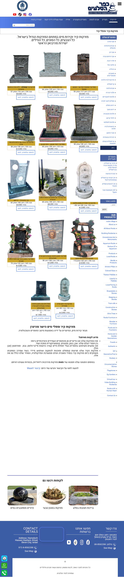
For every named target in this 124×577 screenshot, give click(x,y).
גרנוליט (111, 69)
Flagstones (111, 370)
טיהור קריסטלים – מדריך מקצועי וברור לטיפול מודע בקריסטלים (110, 166)
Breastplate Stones (112, 292)
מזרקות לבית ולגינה (107, 80)
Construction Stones (111, 308)
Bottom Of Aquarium (112, 247)
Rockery (112, 358)
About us (112, 224)
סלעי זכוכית (110, 92)
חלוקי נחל (110, 65)
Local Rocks (111, 256)
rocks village (111, 221)
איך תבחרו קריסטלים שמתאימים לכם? (109, 178)
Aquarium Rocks (109, 243)
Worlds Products (113, 261)
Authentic (112, 346)
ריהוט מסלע (110, 105)
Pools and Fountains (112, 328)
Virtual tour (111, 379)
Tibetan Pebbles (109, 274)
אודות (68, 19)
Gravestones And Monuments (110, 238)
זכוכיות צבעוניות (108, 137)
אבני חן (111, 52)
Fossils (113, 342)
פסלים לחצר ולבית (107, 101)
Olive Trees (111, 313)
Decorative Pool (110, 354)
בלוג (113, 148)
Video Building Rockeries (111, 383)
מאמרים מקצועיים (79, 19)
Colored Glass (110, 270)
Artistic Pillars (110, 266)
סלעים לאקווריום (108, 97)
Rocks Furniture (110, 317)
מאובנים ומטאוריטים (111, 74)
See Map (108, 548)
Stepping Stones (113, 298)
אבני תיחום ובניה (108, 56)
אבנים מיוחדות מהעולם (110, 47)
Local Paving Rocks (111, 286)
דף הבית (113, 19)
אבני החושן (110, 133)
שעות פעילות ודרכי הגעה (53, 19)
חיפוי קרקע (110, 118)
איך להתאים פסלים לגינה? (109, 185)
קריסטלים (110, 84)
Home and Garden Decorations (112, 336)
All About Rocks (110, 228)
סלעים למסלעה (109, 122)
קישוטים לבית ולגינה (110, 127)
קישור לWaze (33, 368)
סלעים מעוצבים (109, 113)
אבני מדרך (110, 41)
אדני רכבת (110, 60)
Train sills (112, 303)
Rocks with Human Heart (112, 389)
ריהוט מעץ (110, 109)
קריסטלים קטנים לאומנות (109, 142)
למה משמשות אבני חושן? (109, 191)
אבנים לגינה (110, 88)
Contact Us (111, 395)
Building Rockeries (108, 233)
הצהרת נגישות (36, 19)
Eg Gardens (111, 374)
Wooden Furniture (113, 322)
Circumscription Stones (111, 365)
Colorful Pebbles (113, 279)
